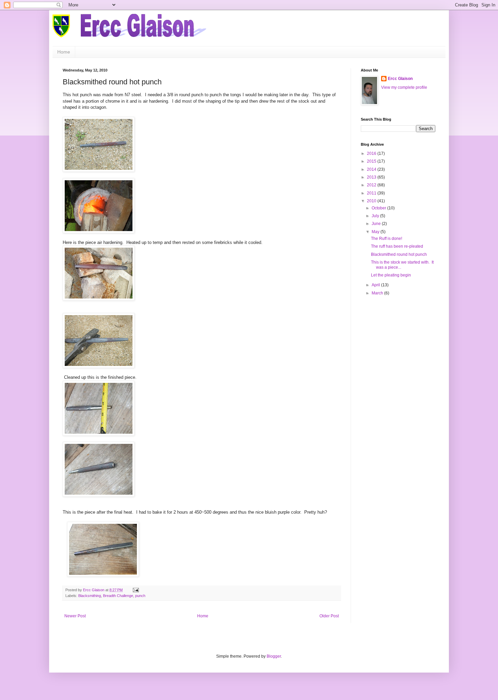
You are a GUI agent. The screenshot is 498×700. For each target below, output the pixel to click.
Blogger (274, 656)
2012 (372, 185)
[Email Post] (135, 590)
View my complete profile (404, 87)
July (376, 215)
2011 (372, 193)
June (377, 223)
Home (63, 52)
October (379, 208)
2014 (372, 169)
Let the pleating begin (391, 275)
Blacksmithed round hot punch (399, 254)
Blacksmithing (89, 596)
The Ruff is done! (386, 238)
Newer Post (75, 616)
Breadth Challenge (118, 596)
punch (140, 596)
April (376, 285)
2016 (372, 153)
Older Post (329, 616)
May (376, 231)
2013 (372, 177)
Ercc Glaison (400, 78)
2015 (372, 161)
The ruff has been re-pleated (397, 246)
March (378, 293)
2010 (372, 201)
